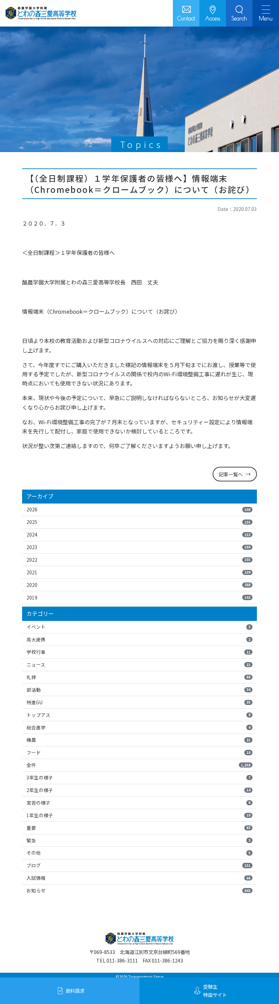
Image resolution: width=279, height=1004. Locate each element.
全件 (138, 764)
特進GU (138, 702)
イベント (138, 626)
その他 (138, 852)
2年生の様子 (138, 790)
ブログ (138, 865)
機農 (138, 739)
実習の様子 (138, 802)
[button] (239, 13)
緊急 (138, 840)
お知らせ (138, 890)
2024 (138, 534)
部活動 (138, 689)
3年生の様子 (138, 777)
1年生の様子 (138, 815)
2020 (138, 584)
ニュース (138, 664)
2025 (138, 522)
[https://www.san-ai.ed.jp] (40, 13)
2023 (138, 547)
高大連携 (138, 639)
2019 (138, 597)
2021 (138, 572)
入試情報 (138, 877)
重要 (138, 827)
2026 (138, 509)
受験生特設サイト (215, 990)
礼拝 (138, 677)
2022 (138, 559)
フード (138, 752)
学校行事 (138, 651)
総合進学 (138, 727)
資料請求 (74, 990)
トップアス (138, 714)
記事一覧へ (231, 474)
